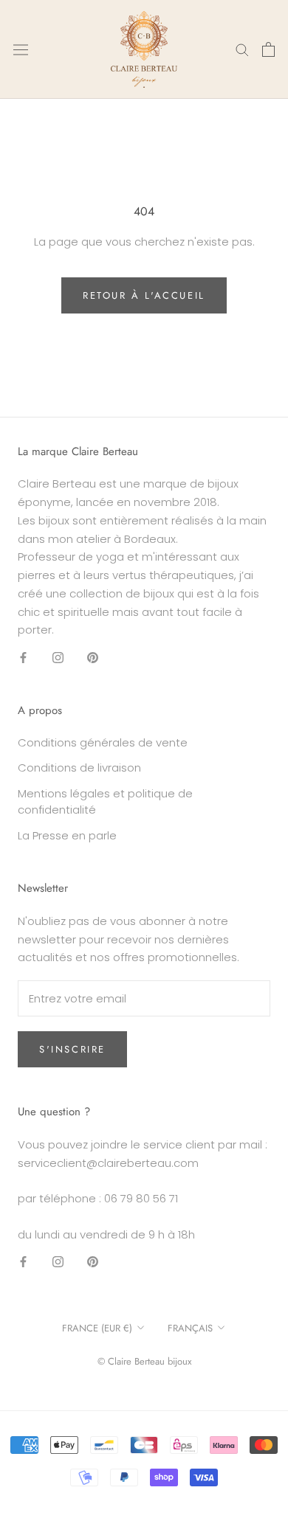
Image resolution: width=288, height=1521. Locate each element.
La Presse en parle (67, 835)
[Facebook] (23, 657)
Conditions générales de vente (103, 742)
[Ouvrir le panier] (268, 49)
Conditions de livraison (79, 767)
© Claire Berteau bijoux (144, 1361)
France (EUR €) (97, 1328)
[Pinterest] (92, 657)
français (190, 1328)
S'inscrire (72, 1049)
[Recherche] (242, 49)
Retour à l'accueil (144, 295)
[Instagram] (58, 657)
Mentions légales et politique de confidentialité (105, 802)
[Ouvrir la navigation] (20, 49)
